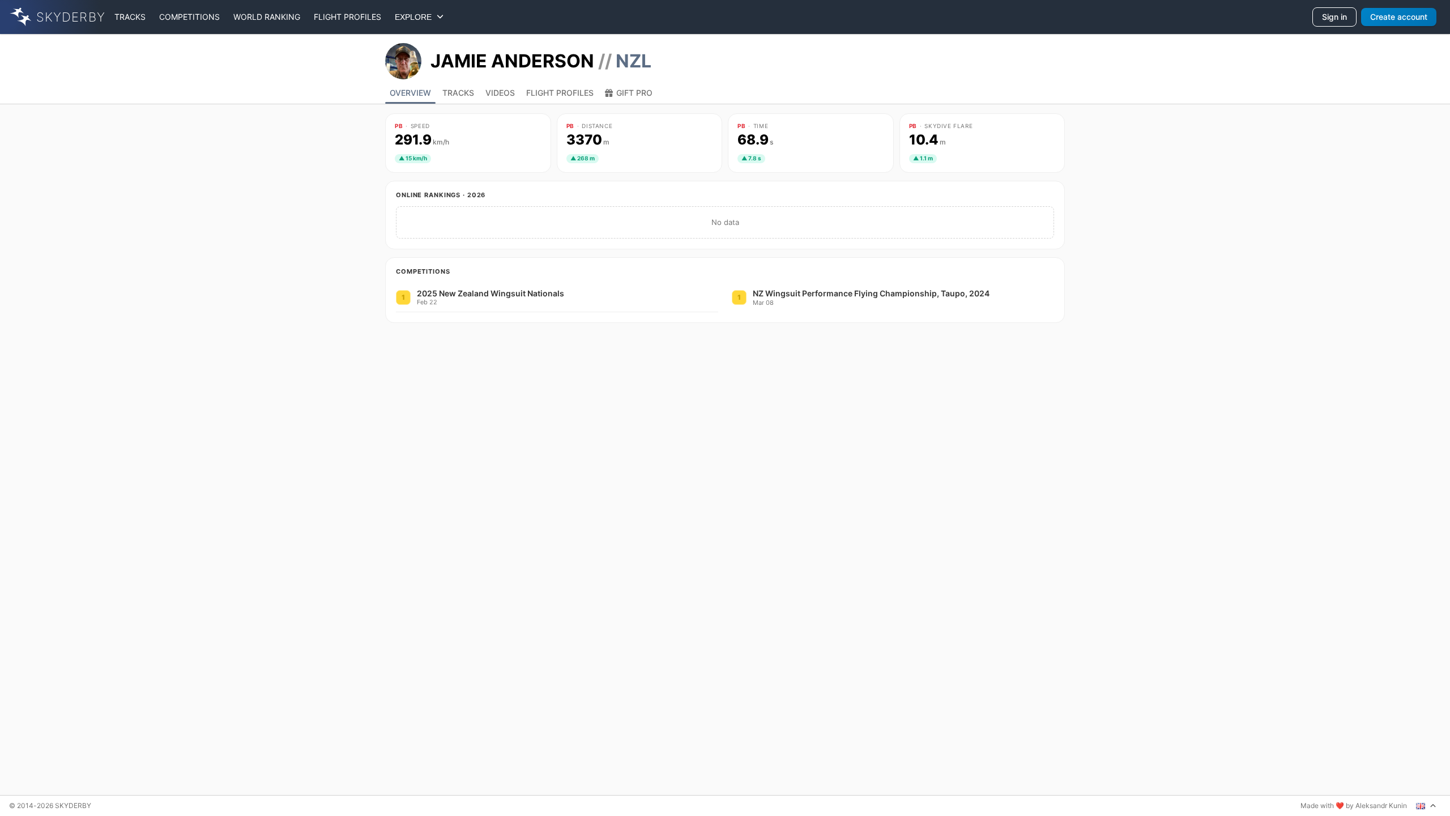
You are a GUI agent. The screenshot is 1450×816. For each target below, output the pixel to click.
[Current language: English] (1426, 805)
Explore (415, 17)
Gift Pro (634, 92)
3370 (587, 140)
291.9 (422, 140)
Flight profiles (347, 17)
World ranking (266, 17)
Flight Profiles (560, 92)
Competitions (189, 17)
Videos (500, 92)
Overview (410, 92)
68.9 (755, 140)
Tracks (130, 17)
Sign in (1334, 17)
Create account (1398, 17)
